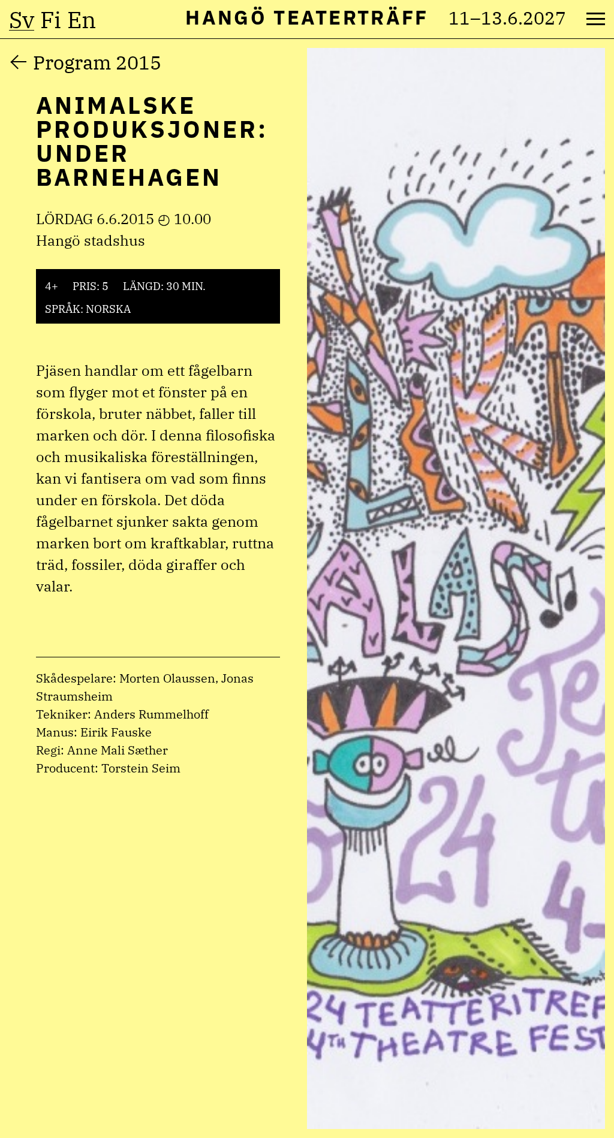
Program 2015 (97, 62)
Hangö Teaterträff (306, 17)
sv (21, 19)
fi (50, 19)
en (81, 19)
